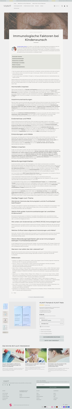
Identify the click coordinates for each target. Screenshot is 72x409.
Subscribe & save (49, 320)
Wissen (20, 394)
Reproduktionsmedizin (38, 32)
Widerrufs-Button (39, 396)
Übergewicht (22, 156)
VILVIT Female (5, 393)
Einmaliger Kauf (44, 323)
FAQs (37, 393)
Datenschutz (38, 399)
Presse (55, 394)
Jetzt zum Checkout (52, 340)
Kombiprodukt (5, 398)
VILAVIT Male (4, 394)
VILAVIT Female (27, 195)
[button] (62, 6)
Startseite (31, 32)
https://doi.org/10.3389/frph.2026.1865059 (20, 287)
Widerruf (38, 394)
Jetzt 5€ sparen (53, 387)
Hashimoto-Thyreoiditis (41, 112)
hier (31, 131)
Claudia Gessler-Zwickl (22, 46)
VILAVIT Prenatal (5, 396)
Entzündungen (14, 137)
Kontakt (55, 399)
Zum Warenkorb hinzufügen (51, 337)
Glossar (20, 395)
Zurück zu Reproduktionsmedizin (36, 297)
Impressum (56, 398)
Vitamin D (4, 399)
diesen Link (52, 131)
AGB (54, 396)
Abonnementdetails (46, 326)
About (55, 393)
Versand (44, 315)
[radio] (40, 320)
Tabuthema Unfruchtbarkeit (24, 397)
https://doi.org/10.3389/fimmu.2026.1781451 (36, 276)
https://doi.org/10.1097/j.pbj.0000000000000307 (21, 266)
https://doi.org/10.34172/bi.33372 (46, 282)
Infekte (21, 137)
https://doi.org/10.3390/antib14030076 (23, 290)
